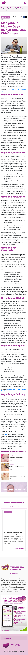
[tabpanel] (14, 531)
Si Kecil (19, 7)
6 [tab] (18, 554)
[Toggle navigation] (25, 3)
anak (6, 56)
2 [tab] (13, 554)
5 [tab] (17, 554)
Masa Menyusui (11, 7)
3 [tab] (14, 554)
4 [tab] (15, 554)
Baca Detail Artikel (20, 548)
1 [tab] (10, 554)
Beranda (3, 7)
